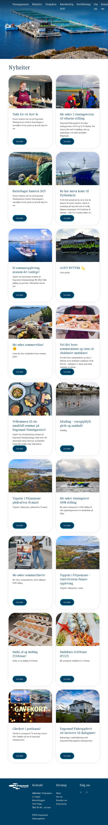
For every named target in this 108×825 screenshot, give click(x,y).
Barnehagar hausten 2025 (29, 191)
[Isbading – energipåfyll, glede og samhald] (77, 399)
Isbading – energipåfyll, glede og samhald (75, 424)
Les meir (19, 141)
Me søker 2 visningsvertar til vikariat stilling (77, 116)
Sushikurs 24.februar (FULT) (73, 654)
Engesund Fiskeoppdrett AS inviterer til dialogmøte (77, 731)
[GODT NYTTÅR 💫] (77, 245)
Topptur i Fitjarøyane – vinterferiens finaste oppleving (75, 579)
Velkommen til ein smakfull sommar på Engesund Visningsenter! (29, 426)
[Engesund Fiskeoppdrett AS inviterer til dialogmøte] (77, 706)
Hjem (58, 793)
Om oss (59, 796)
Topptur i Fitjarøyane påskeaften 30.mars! (27, 500)
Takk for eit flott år (25, 114)
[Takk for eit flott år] (30, 91)
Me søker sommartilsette (29, 575)
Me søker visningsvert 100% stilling (74, 500)
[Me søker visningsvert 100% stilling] (77, 475)
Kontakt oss (61, 800)
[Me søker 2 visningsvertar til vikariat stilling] (77, 91)
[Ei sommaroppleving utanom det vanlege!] (30, 245)
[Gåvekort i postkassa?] (30, 706)
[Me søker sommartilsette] (30, 552)
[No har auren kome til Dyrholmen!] (77, 168)
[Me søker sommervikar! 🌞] (30, 322)
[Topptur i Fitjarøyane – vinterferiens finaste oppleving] (77, 552)
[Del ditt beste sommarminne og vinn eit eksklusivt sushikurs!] (77, 322)
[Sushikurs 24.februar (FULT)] (77, 629)
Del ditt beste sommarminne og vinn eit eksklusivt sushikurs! (77, 349)
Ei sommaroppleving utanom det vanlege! (26, 270)
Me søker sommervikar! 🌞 (28, 347)
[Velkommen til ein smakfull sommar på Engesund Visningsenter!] (30, 399)
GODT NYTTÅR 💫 (72, 268)
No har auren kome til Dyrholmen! (74, 193)
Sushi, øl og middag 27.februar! (25, 654)
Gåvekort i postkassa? (27, 729)
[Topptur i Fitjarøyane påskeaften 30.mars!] (30, 475)
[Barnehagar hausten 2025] (30, 168)
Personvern (61, 803)
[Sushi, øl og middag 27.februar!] (30, 629)
